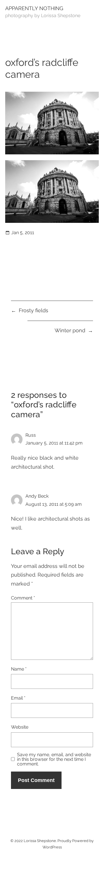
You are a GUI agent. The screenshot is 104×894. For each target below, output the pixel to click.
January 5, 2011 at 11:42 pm (54, 443)
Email (18, 698)
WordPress (52, 847)
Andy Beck (37, 496)
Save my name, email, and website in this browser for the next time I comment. (54, 759)
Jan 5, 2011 (22, 232)
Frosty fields (33, 310)
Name (19, 669)
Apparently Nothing (34, 8)
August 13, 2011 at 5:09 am (53, 504)
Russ (30, 435)
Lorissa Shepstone (40, 841)
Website (19, 727)
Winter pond (70, 330)
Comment (23, 598)
